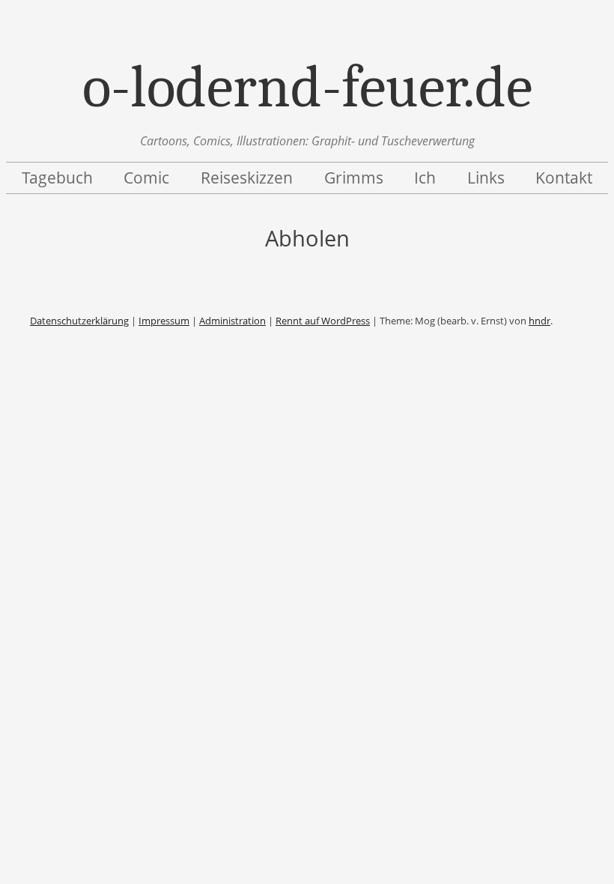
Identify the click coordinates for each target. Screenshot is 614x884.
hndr (539, 320)
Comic (146, 177)
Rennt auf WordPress (323, 320)
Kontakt (563, 177)
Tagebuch (57, 177)
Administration (232, 320)
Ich (425, 177)
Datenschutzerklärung (79, 320)
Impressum (164, 320)
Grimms (353, 177)
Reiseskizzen (247, 177)
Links (486, 177)
